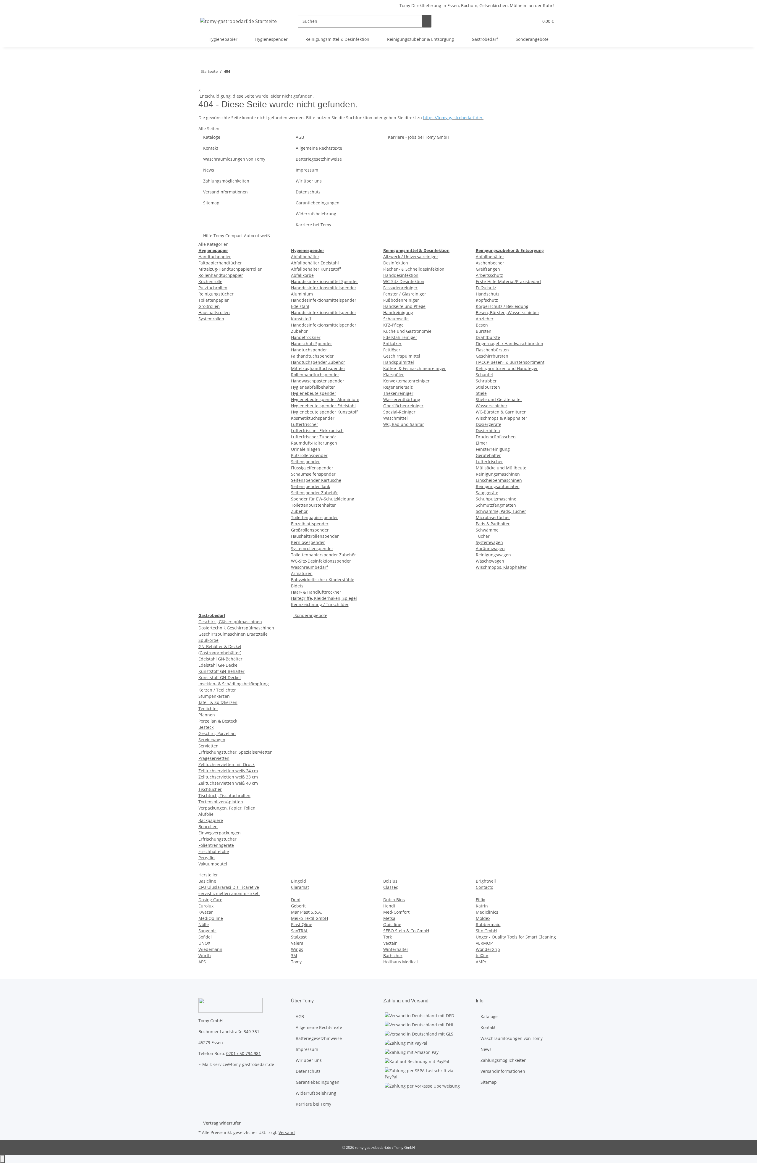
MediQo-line (210, 918)
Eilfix (480, 899)
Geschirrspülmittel (401, 356)
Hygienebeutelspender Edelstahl (323, 405)
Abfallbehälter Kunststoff (316, 269)
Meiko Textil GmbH (309, 918)
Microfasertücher (493, 517)
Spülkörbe (208, 640)
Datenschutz (308, 192)
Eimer (481, 443)
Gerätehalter (488, 455)
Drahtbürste (488, 337)
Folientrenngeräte (216, 845)
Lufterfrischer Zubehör (313, 437)
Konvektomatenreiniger (406, 381)
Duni (295, 899)
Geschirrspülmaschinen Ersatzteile (233, 634)
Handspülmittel (398, 362)
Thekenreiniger (398, 393)
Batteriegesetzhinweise (319, 159)
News (208, 170)
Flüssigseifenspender (312, 468)
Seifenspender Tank (310, 486)
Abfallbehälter (305, 256)
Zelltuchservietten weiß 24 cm (228, 770)
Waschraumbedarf (309, 567)
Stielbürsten (488, 387)
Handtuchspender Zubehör (318, 362)
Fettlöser (391, 350)
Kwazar (205, 912)
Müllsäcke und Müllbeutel (502, 468)
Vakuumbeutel (212, 864)
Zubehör (299, 511)
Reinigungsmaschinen (498, 474)
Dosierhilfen (488, 430)
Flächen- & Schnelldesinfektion (413, 269)
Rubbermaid (488, 924)
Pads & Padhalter (493, 523)
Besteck (205, 727)
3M (294, 955)
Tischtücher (210, 789)
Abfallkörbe (302, 275)
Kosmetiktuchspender (312, 418)
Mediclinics (487, 912)
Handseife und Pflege (404, 306)
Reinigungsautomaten (498, 486)
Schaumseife (396, 319)
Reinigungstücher (216, 294)
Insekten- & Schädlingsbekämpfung (233, 684)
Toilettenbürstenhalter (313, 505)
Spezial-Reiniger (399, 412)
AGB (300, 137)
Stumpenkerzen (214, 696)
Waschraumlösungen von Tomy (234, 159)
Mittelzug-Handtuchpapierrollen (230, 269)
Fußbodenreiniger (401, 300)
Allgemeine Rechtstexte (319, 148)
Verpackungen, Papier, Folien (226, 808)
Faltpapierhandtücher (220, 263)
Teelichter (208, 708)
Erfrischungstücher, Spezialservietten (235, 752)
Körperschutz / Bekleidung (502, 306)
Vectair (390, 943)
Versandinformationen (225, 192)
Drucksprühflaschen (496, 437)
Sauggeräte (487, 492)
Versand (287, 1132)
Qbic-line (392, 924)
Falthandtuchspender (312, 356)
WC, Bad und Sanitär (403, 424)
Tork (387, 937)
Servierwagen (211, 739)
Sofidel (205, 937)
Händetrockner (306, 337)
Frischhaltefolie (213, 851)
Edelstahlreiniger (400, 337)
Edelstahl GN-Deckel (218, 665)
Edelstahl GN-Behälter (220, 659)
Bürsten (483, 331)
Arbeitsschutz (489, 275)
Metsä (389, 918)
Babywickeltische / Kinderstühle (322, 579)
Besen (482, 325)
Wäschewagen (490, 561)
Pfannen (206, 715)
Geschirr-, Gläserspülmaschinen (230, 621)
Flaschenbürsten (492, 350)
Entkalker (392, 343)
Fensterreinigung (493, 449)
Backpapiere (210, 820)
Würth (204, 955)
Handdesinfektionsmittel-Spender (324, 281)
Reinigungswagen (493, 555)
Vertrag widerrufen (222, 1123)
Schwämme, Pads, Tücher (501, 511)
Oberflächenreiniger (403, 405)
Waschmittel (395, 418)
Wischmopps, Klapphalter (501, 567)
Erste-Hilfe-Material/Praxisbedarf (508, 281)
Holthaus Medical (400, 962)
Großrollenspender (310, 530)
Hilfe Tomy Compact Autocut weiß (236, 235)
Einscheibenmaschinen (499, 480)
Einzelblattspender (310, 523)
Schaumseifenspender (313, 474)
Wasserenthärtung (401, 399)
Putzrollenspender (309, 455)
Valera (297, 943)
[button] (522, 21)
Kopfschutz (487, 300)
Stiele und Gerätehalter (499, 399)
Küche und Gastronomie (407, 331)
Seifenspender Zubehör (314, 492)
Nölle (203, 924)
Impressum (307, 170)
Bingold (298, 881)
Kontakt (210, 148)
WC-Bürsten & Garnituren (501, 412)
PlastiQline (301, 924)
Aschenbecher (490, 263)
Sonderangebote (310, 615)
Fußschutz (486, 287)
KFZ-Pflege (393, 325)
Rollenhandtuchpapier (220, 275)
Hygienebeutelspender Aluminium (325, 399)
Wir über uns (309, 181)
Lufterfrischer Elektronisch (317, 430)
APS (202, 962)
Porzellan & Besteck (217, 721)
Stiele (481, 393)
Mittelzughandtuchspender (318, 368)
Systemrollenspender (312, 548)
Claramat (300, 887)
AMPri (482, 962)
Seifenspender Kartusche (316, 480)
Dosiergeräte (488, 424)
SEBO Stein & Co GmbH (406, 930)
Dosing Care (210, 899)
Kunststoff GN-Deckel (219, 677)
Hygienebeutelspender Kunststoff (324, 412)
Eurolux (205, 906)
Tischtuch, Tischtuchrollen (224, 795)
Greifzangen (488, 269)
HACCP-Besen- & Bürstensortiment (510, 362)
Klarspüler (393, 374)
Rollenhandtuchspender (315, 374)
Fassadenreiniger (400, 287)
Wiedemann (210, 949)
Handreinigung (398, 312)
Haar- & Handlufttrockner (316, 592)
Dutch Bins (394, 899)
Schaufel (484, 374)
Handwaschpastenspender (317, 381)
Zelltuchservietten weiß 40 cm (228, 783)
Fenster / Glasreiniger (404, 294)
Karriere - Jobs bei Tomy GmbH (418, 137)
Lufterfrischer (304, 424)
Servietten (208, 746)
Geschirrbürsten (492, 356)
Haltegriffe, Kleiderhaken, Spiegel (324, 598)
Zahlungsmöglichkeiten (226, 181)
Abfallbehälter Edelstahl (315, 263)
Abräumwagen (490, 548)
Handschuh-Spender (311, 343)
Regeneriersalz (398, 387)
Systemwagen (489, 542)
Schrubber (486, 381)
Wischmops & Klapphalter (501, 418)
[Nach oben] (2, 1159)
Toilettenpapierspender (314, 517)
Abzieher (485, 319)
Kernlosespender (308, 542)
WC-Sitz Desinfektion (403, 281)
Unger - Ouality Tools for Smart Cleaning (516, 937)
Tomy (296, 962)
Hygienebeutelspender (313, 393)
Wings (297, 949)
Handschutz (487, 294)
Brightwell (486, 881)
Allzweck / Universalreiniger (410, 256)
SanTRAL (299, 930)
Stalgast (299, 937)
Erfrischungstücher (217, 839)
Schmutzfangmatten (496, 505)
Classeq (391, 887)
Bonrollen (208, 826)
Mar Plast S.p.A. (306, 912)
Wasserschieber (491, 405)
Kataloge (211, 137)
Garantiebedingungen (317, 203)
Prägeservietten (213, 758)
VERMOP (484, 943)
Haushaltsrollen (214, 312)
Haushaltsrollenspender (315, 536)
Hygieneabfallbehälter (313, 387)
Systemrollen (211, 319)
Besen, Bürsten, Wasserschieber (507, 312)
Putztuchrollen (212, 287)
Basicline (207, 881)
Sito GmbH (486, 930)
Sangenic (207, 930)
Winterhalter (395, 949)
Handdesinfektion (400, 275)
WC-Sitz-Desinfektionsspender (321, 561)
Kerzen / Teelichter (217, 690)
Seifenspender (305, 461)
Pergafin (206, 857)
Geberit (298, 906)
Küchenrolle (210, 281)
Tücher (483, 536)
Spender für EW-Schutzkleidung (322, 499)
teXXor (482, 955)
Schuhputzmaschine (496, 499)
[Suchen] (426, 21)
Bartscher (392, 955)
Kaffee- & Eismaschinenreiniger (414, 368)
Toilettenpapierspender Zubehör (323, 555)
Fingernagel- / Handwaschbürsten (509, 343)
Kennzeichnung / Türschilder (320, 604)
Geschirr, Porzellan (217, 733)
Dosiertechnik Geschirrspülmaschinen (236, 628)
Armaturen (302, 573)
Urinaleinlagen (305, 449)
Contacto (484, 887)
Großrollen (209, 306)
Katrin (482, 906)
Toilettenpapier (213, 300)
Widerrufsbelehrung (316, 214)
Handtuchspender (309, 350)
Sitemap (211, 203)
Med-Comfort (396, 912)
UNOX (204, 943)
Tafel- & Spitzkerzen (217, 702)
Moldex (483, 918)
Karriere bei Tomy (313, 224)
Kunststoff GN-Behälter (221, 671)
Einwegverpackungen (219, 833)
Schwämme (487, 530)
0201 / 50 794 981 (243, 1053)
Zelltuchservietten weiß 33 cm (228, 777)
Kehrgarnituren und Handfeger (507, 368)
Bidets (297, 586)
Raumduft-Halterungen (314, 443)
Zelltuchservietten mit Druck (226, 764)
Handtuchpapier (214, 256)
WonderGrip (488, 949)
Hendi (389, 906)
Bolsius (390, 881)
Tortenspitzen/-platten (220, 802)
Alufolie (205, 814)
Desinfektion (395, 263)
